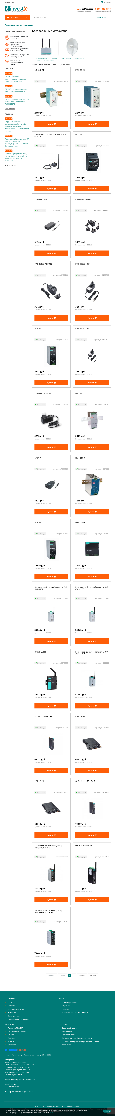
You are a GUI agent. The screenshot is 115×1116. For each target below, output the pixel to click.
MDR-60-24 (80, 70)
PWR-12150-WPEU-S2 (43, 264)
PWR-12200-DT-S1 (41, 199)
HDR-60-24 (79, 135)
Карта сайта (66, 1045)
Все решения (10, 165)
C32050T (38, 458)
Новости (11, 1006)
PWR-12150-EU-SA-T (42, 393)
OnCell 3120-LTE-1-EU (43, 717)
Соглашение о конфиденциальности (77, 1038)
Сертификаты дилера (16, 1031)
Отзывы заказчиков (16, 1009)
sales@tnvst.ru (29, 1079)
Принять (106, 1111)
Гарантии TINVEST (15, 1028)
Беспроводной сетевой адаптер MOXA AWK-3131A (48, 847)
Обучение (66, 1006)
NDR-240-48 (80, 458)
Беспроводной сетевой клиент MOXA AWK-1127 (91, 588)
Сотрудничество (14, 1016)
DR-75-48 (79, 393)
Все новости (10, 108)
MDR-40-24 (39, 70)
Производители (68, 1035)
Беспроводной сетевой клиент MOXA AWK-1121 (50, 588)
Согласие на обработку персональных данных (81, 1041)
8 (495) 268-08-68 (19, 1062)
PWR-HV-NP (39, 781)
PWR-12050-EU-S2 (82, 329)
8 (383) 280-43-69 (24, 1069)
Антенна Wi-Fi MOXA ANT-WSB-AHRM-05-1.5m (50, 136)
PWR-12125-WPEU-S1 (84, 199)
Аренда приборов (69, 1002)
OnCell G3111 (40, 652)
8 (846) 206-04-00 (19, 1075)
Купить (50, 124)
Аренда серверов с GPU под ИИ (75, 1012)
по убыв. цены (64, 64)
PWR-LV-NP (80, 717)
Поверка (65, 1009)
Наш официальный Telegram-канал (19, 1091)
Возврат (11, 1041)
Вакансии (12, 1012)
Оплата (11, 1035)
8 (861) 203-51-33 (21, 1072)
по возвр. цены (50, 64)
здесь (52, 1113)
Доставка (11, 1038)
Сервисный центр (69, 1028)
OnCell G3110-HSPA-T (84, 846)
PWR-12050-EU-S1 (82, 264)
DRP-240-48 (80, 523)
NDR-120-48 (39, 523)
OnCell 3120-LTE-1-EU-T (85, 781)
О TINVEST (12, 1002)
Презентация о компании (18, 1019)
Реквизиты (12, 1045)
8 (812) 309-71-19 (27, 1064)
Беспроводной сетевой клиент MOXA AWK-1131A (91, 653)
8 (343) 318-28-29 (24, 1067)
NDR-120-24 (39, 329)
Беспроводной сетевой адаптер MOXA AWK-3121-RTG (48, 912)
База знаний (67, 1031)
